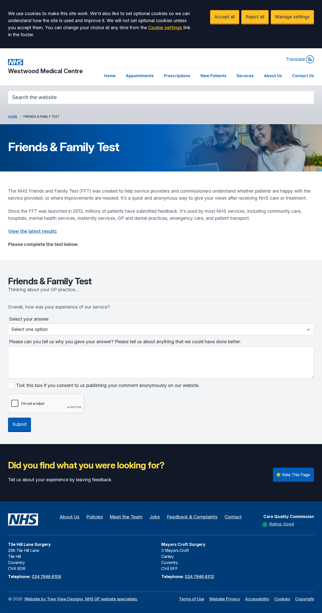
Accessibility (257, 598)
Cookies (282, 598)
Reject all (255, 16)
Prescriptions (177, 75)
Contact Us (303, 75)
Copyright (304, 598)
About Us (273, 75)
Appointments (140, 75)
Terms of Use (191, 598)
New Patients (213, 75)
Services (245, 75)
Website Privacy (224, 598)
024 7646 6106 (46, 576)
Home (110, 75)
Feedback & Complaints (192, 516)
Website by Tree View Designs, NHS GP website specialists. (81, 598)
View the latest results (32, 231)
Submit (19, 424)
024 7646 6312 (199, 576)
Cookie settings (165, 27)
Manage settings (292, 16)
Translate (295, 59)
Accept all (224, 16)
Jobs (154, 516)
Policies (95, 516)
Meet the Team (126, 516)
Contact (233, 516)
